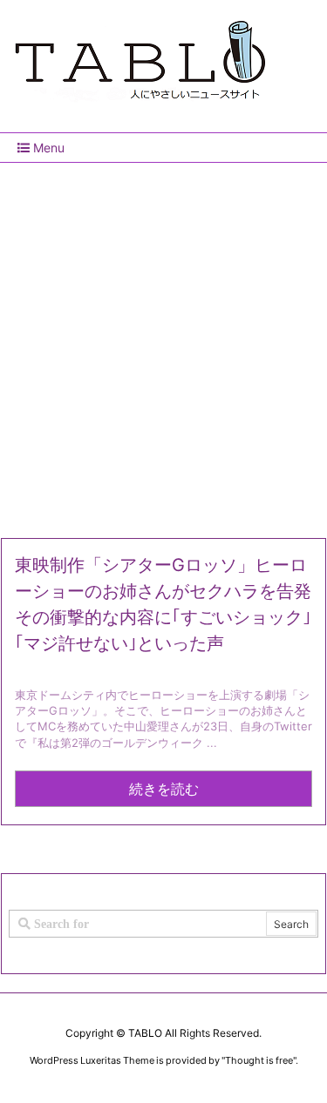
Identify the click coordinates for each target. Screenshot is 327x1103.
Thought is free (259, 1060)
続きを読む (164, 788)
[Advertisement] (163, 343)
